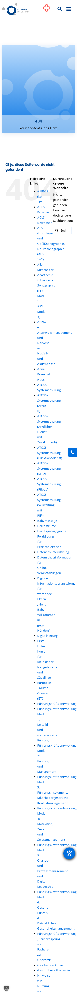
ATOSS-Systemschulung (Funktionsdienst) (49, 452)
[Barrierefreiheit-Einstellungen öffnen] (69, 853)
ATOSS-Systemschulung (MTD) (49, 468)
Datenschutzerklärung (53, 552)
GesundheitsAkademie (53, 970)
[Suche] (60, 9)
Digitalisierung (47, 636)
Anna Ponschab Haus (44, 374)
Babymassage (47, 521)
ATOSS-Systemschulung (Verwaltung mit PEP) (49, 505)
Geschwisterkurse (50, 965)
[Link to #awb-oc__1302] (46, 9)
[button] (6, 988)
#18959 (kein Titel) (43, 196)
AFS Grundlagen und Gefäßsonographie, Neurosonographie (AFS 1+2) (51, 243)
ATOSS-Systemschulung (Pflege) (49, 484)
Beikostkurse (46, 526)
